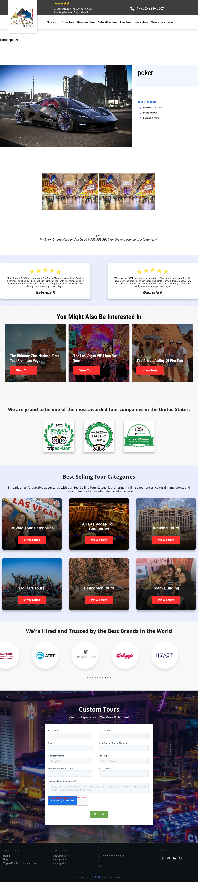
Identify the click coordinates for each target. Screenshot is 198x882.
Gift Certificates (61, 856)
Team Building (141, 22)
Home (6, 855)
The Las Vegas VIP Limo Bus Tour (99, 353)
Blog (5, 859)
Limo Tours (125, 22)
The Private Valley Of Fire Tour (162, 353)
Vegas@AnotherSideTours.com (20, 863)
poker (99, 235)
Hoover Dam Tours (86, 22)
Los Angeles (60, 12)
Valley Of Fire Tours (107, 22)
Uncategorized (60, 863)
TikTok (96, 877)
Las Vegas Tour (60, 859)
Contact (171, 22)
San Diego (74, 12)
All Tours (51, 22)
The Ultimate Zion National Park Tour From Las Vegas (35, 353)
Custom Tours (158, 22)
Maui (85, 12)
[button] (87, 677)
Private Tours (68, 22)
